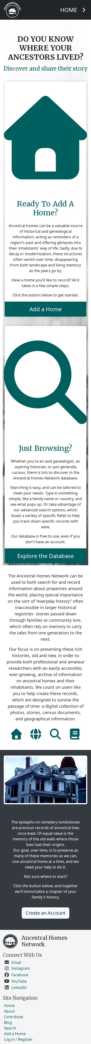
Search (10, 1028)
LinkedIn (19, 987)
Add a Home (45, 309)
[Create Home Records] (16, 733)
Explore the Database (45, 556)
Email (16, 962)
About (9, 1011)
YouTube (19, 981)
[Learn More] (75, 733)
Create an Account (45, 913)
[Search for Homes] (55, 733)
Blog (8, 1022)
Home (9, 1005)
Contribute (13, 1016)
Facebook (19, 975)
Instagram (20, 968)
